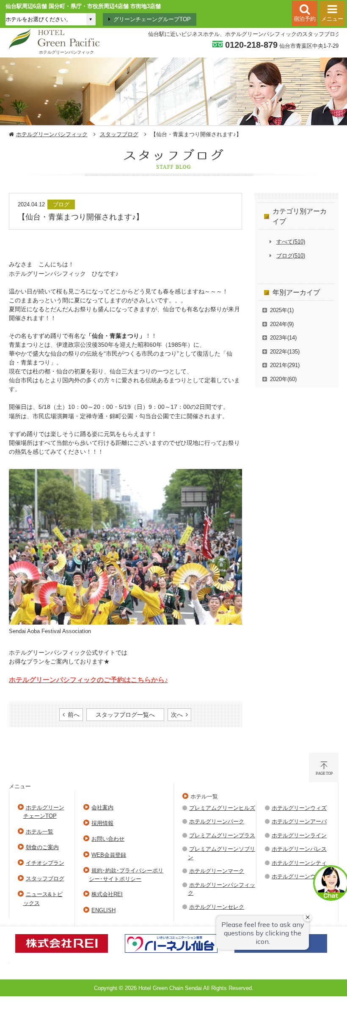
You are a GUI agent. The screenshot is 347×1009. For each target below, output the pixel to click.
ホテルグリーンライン (299, 835)
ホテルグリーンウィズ (299, 808)
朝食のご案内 (42, 847)
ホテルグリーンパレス (299, 849)
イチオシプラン (45, 863)
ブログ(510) (290, 255)
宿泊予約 (305, 19)
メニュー (332, 19)
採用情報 (102, 823)
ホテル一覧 (39, 831)
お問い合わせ (107, 839)
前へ (74, 714)
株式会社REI (107, 894)
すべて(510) (290, 242)
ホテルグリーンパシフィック (52, 134)
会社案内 (102, 807)
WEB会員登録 (108, 855)
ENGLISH (103, 910)
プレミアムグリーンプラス (222, 835)
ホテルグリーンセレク (216, 907)
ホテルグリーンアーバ (299, 821)
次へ (177, 714)
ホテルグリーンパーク (216, 821)
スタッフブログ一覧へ (125, 714)
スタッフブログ (119, 134)
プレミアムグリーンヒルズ (222, 808)
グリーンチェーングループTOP (152, 19)
